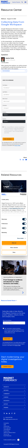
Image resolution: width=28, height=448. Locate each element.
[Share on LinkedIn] (23, 159)
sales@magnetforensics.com (11, 419)
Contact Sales (7, 366)
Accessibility (6, 423)
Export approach (7, 427)
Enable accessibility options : (10, 439)
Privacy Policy (7, 431)
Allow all (14, 243)
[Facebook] (12, 413)
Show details (20, 238)
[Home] (10, 379)
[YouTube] (9, 413)
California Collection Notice (9, 432)
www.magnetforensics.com (16, 208)
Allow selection (14, 247)
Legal (5, 424)
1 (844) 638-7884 (8, 417)
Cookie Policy (6, 426)
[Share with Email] (26, 159)
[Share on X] (20, 159)
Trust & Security (7, 429)
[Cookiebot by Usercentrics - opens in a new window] (20, 194)
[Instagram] (14, 413)
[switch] (24, 223)
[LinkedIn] (6, 413)
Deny (14, 252)
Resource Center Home (8, 300)
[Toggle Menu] (25, 2)
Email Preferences (7, 435)
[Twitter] (4, 413)
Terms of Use (6, 434)
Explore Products (16, 2)
